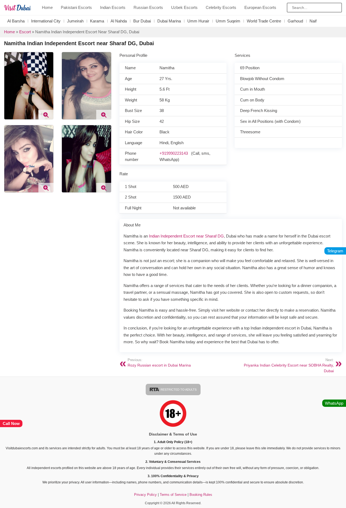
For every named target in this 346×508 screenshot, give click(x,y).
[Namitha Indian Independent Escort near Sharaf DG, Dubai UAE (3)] (86, 87)
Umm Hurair (198, 21)
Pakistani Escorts (76, 7)
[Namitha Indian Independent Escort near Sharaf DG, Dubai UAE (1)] (86, 161)
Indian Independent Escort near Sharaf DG (186, 236)
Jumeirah (75, 21)
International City (46, 21)
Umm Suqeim (228, 21)
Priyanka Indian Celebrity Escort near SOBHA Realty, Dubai (289, 365)
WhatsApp (334, 403)
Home (47, 7)
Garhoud (295, 21)
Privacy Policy (145, 495)
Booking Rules (200, 495)
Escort (25, 31)
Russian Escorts (148, 7)
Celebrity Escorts (221, 7)
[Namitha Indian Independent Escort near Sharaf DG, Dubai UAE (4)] (29, 87)
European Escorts (260, 7)
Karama (97, 21)
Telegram (335, 251)
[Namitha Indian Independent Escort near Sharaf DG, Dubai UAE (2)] (29, 161)
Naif (313, 21)
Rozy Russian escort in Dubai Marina (159, 363)
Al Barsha (16, 21)
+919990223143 (173, 153)
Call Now (11, 423)
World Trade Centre (264, 21)
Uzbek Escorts (184, 7)
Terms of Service (174, 495)
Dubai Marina (169, 21)
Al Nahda (119, 21)
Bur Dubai (142, 21)
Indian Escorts (112, 7)
